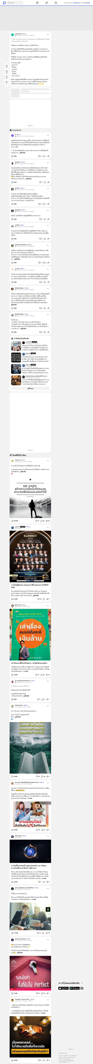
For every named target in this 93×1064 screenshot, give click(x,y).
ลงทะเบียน (86, 3)
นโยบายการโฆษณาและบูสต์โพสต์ (67, 1057)
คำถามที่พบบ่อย (72, 1055)
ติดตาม (24, 34)
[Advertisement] (46, 18)
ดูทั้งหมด (30, 388)
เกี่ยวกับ (60, 1055)
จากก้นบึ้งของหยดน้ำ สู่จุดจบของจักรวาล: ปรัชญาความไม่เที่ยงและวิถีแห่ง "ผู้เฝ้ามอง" (28, 866)
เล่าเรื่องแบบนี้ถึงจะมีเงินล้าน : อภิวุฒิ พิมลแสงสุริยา (29, 663)
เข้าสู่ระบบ (76, 3)
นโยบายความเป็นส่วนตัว (64, 1059)
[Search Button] (8, 2)
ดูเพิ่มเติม (22, 153)
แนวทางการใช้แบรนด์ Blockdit (66, 1060)
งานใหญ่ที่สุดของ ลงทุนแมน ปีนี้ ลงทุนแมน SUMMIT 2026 (29, 586)
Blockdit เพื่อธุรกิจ (63, 1062)
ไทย (69, 1062)
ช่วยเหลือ (65, 1055)
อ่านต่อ (26, 671)
